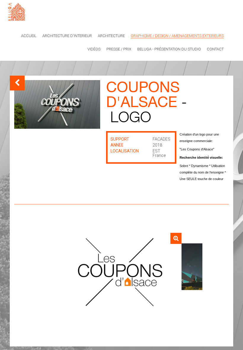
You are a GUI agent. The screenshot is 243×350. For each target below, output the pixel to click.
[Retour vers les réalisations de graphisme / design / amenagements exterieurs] (17, 83)
